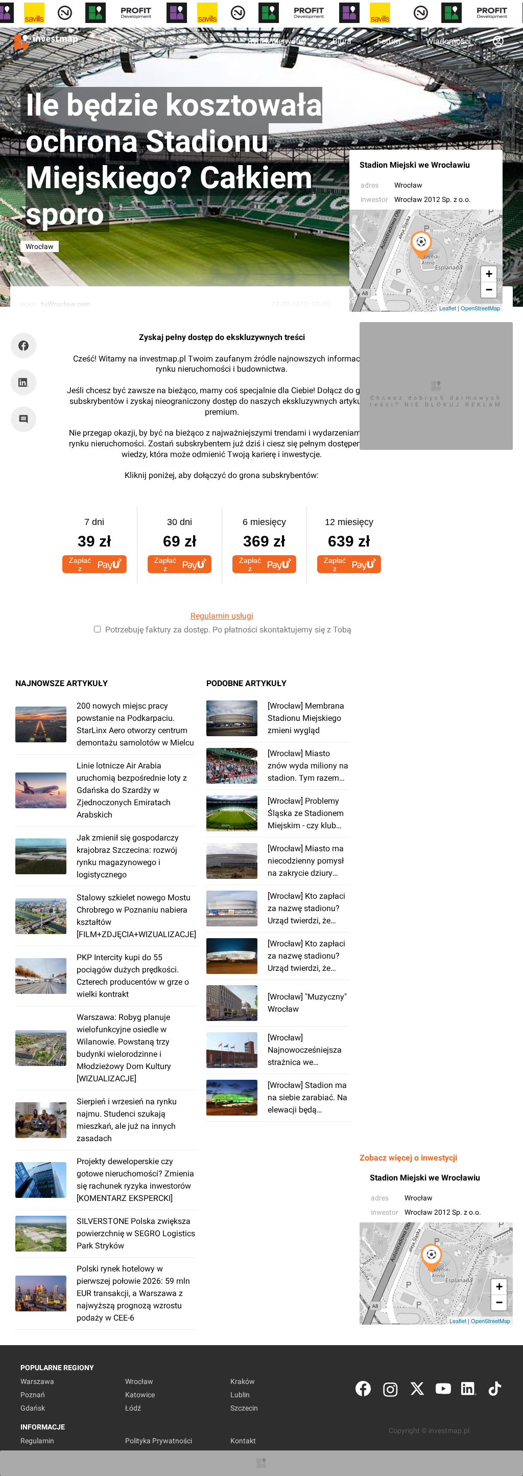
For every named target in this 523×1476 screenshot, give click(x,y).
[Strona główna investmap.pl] (46, 41)
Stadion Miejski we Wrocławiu (415, 165)
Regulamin (37, 1441)
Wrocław (408, 185)
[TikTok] (495, 1391)
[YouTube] (443, 1391)
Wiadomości (448, 41)
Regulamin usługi (222, 616)
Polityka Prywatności (158, 1441)
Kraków (242, 1381)
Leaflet (447, 308)
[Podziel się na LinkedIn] (23, 382)
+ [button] (489, 273)
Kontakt (243, 1441)
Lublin (240, 1395)
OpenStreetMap (480, 308)
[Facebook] (363, 1391)
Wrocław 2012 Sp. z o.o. (432, 199)
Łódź (133, 1408)
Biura (341, 41)
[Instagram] (390, 1391)
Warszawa (37, 1381)
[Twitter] (417, 1391)
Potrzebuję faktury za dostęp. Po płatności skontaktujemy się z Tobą (228, 629)
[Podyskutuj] (26, 419)
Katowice (140, 1395)
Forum (388, 41)
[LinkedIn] (469, 1391)
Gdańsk (32, 1408)
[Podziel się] (26, 345)
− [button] (489, 289)
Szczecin (244, 1408)
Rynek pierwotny (277, 41)
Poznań (32, 1395)
